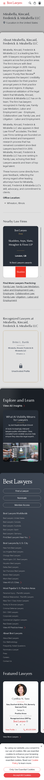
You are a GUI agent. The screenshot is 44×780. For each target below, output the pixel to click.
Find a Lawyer (22, 491)
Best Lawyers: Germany (12, 534)
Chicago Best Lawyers (11, 556)
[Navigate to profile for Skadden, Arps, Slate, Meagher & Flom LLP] (20, 252)
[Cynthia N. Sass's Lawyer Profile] (21, 693)
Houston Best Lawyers (12, 563)
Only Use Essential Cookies (22, 769)
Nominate (22, 498)
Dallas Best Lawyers (10, 567)
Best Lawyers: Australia (12, 526)
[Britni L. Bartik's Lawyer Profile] (21, 348)
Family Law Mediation (27, 286)
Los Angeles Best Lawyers (13, 552)
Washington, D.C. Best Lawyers (15, 559)
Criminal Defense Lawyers (13, 608)
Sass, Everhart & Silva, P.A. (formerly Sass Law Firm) (20, 705)
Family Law (9, 286)
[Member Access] (39, 3)
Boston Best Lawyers (11, 575)
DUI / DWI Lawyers (10, 612)
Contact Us (7, 661)
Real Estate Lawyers (10, 624)
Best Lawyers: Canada (12, 522)
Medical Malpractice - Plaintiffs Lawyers (18, 597)
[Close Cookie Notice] (41, 746)
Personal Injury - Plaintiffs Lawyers (16, 593)
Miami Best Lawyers (10, 579)
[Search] (30, 3)
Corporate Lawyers (10, 616)
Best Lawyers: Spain (11, 530)
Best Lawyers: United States (13, 518)
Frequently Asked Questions (14, 646)
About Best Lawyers (11, 638)
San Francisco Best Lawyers (14, 571)
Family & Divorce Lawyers (13, 605)
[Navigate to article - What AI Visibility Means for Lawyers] (20, 436)
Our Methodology (10, 642)
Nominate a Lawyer (11, 650)
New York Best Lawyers (12, 548)
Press (5, 653)
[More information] (27, 721)
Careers (6, 657)
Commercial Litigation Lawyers (15, 620)
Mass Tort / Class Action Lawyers (16, 601)
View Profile (10, 730)
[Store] (35, 3)
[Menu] (4, 3)
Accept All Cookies (22, 775)
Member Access (22, 505)
